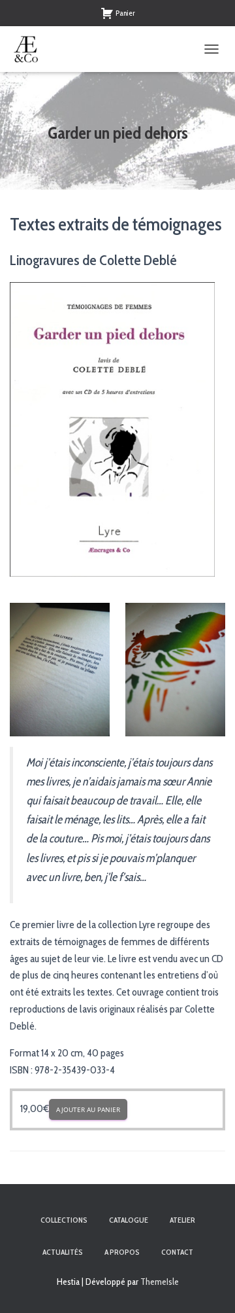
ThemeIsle (159, 1281)
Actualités (62, 1252)
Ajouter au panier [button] (88, 1109)
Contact (177, 1252)
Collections (63, 1220)
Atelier (182, 1220)
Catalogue (128, 1220)
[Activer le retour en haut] (209, 1286)
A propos (122, 1252)
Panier (125, 13)
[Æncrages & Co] (31, 49)
